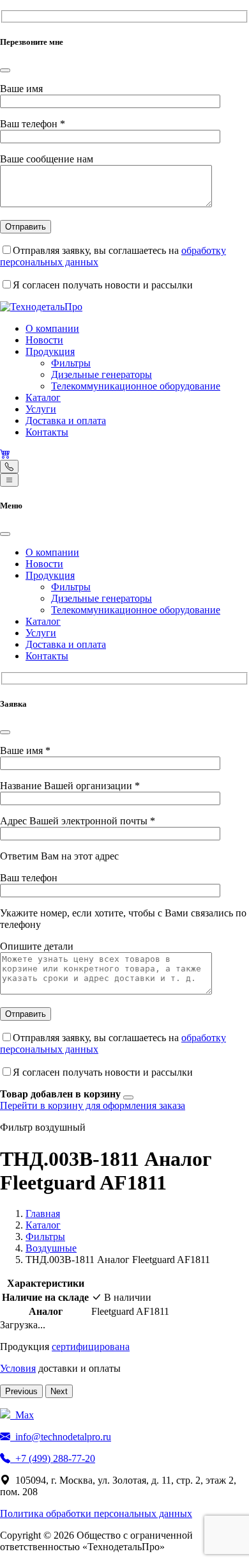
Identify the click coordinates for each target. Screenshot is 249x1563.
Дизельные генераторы (101, 374)
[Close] (5, 70)
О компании (52, 328)
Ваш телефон (32, 123)
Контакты (47, 432)
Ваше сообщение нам (46, 158)
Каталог (43, 397)
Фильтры (71, 362)
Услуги (41, 409)
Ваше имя (21, 88)
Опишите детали (36, 946)
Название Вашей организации (70, 785)
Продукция (50, 351)
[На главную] (41, 306)
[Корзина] (5, 453)
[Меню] (9, 480)
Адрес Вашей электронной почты (77, 820)
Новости (44, 339)
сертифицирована (91, 1346)
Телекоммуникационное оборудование (135, 386)
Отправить (25, 227)
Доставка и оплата (66, 420)
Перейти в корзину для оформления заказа (92, 1105)
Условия (18, 1368)
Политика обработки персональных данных (96, 1513)
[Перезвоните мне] (9, 466)
